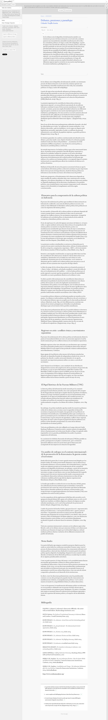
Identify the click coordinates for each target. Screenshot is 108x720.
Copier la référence (9, 34)
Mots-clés (50, 30)
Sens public (3, 4)
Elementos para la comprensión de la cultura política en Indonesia (18, 11)
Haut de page (64, 714)
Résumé (43, 30)
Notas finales (5, 17)
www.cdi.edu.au (58, 662)
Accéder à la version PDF (9, 49)
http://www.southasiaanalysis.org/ (53, 674)
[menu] (1, 1)
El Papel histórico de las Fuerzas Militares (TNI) (13, 14)
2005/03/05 (48, 16)
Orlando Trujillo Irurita (49, 23)
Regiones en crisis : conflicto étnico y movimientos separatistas (17, 12)
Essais (42, 16)
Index (9, 4)
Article (13, 4)
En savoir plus (68, 10)
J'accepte (61, 10)
